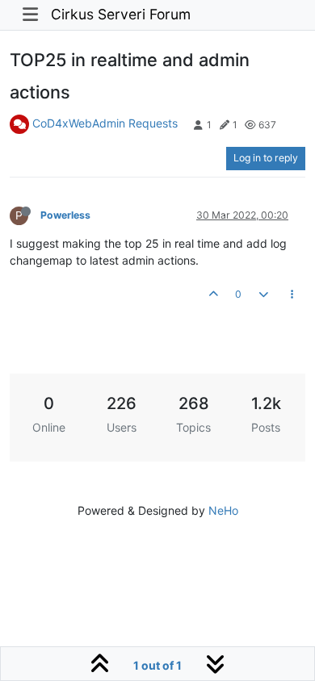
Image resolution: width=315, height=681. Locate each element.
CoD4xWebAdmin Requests (105, 123)
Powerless (65, 215)
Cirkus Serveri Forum (121, 14)
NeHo (223, 510)
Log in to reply (265, 158)
